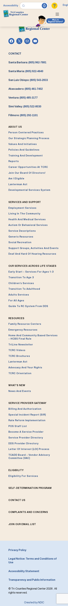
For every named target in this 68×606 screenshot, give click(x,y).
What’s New (16, 385)
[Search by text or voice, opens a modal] (34, 5)
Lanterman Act (17, 184)
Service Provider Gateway (27, 403)
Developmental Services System (29, 190)
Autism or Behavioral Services (28, 225)
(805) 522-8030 (32, 106)
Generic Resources (20, 237)
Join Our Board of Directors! (26, 173)
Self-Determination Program (30, 488)
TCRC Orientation (20, 373)
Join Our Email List (22, 524)
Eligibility (16, 470)
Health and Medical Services (27, 219)
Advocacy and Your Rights (25, 367)
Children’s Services (21, 283)
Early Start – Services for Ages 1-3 (31, 272)
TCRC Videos (16, 350)
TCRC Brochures (19, 356)
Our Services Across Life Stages (32, 266)
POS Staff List (17, 426)
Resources (16, 318)
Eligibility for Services (23, 476)
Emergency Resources (22, 330)
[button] (58, 14)
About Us (15, 127)
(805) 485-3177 (29, 97)
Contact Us (16, 500)
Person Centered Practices (26, 132)
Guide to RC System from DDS (28, 306)
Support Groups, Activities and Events (33, 248)
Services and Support (24, 202)
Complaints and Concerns (28, 512)
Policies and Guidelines (23, 150)
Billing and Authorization (24, 409)
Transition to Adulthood (24, 289)
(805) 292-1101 (29, 115)
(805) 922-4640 (34, 71)
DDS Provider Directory (23, 443)
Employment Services (22, 208)
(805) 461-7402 (34, 88)
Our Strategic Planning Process (28, 138)
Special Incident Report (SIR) (27, 415)
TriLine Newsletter (20, 344)
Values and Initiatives (22, 144)
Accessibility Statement (23, 571)
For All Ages (16, 300)
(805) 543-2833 (39, 80)
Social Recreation (20, 242)
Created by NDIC (34, 602)
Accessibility (10, 5)
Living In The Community (24, 213)
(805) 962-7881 (37, 62)
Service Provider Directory (25, 437)
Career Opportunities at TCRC (28, 167)
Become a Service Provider (26, 432)
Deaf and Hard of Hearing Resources (32, 254)
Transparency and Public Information (31, 579)
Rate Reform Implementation (27, 420)
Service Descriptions (22, 231)
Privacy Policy (17, 550)
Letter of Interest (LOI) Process (28, 449)
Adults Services (18, 295)
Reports (13, 161)
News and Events (19, 391)
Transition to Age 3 (21, 277)
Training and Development (25, 155)
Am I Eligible (16, 178)
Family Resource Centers (24, 324)
